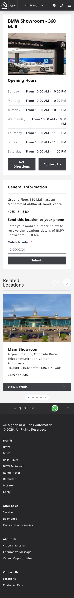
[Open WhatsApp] (55, 408)
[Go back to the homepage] (4, 5)
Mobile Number (20, 242)
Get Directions (21, 164)
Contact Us (52, 164)
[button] (67, 283)
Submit (37, 260)
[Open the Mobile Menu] (69, 5)
